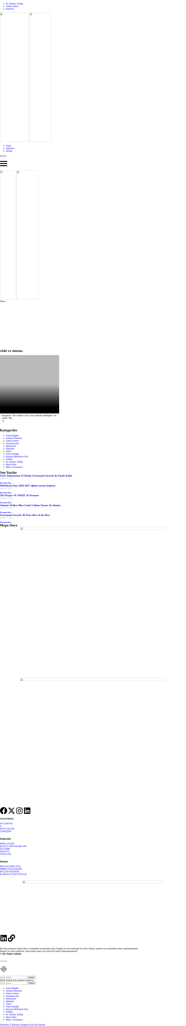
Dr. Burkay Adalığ (14, 462)
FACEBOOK (6, 823)
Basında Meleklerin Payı (17, 456)
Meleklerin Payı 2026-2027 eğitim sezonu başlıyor (28, 485)
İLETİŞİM (5, 849)
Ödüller (9, 459)
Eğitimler (10, 448)
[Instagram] (19, 810)
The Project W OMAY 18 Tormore (19, 495)
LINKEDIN (5, 831)
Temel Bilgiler (12, 435)
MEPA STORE (7, 843)
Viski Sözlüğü (12, 454)
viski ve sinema (11, 351)
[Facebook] (3, 810)
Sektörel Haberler (14, 438)
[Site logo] (15, 141)
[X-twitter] (11, 810)
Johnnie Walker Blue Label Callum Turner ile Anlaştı (30, 505)
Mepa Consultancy (14, 467)
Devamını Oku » (6, 483)
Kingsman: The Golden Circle (23, 412)
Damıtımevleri (12, 443)
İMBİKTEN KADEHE (11, 869)
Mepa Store (11, 464)
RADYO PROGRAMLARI (13, 846)
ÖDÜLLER (5, 854)
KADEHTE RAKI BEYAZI (13, 874)
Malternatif (11, 446)
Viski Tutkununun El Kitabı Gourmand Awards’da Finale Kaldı (36, 475)
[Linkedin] (27, 810)
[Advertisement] (93, 324)
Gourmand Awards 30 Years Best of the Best (25, 515)
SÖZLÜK (4, 851)
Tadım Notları (12, 441)
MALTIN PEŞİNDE (9, 871)
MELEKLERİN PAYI (10, 866)
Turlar (8, 451)
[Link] (11, 938)
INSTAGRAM (7, 828)
